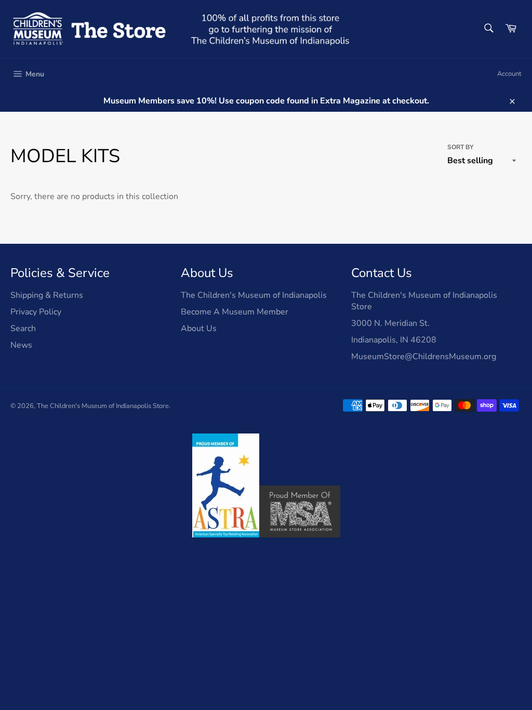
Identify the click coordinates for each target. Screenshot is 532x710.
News (21, 345)
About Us (199, 328)
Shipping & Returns (46, 295)
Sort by (460, 147)
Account (509, 73)
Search (23, 328)
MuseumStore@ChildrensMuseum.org (423, 356)
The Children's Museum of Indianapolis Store (103, 406)
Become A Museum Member (234, 312)
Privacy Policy (35, 312)
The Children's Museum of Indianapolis (254, 295)
